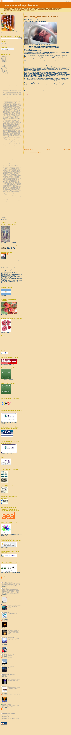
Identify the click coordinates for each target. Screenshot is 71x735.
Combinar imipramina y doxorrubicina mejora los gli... (11, 138)
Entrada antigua (67, 149)
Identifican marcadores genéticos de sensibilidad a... (11, 148)
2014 (3, 69)
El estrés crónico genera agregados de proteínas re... (12, 171)
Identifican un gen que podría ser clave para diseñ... (11, 134)
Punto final (4, 675)
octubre (4, 74)
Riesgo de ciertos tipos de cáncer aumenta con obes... (12, 121)
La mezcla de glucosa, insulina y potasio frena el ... (11, 170)
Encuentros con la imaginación (8, 674)
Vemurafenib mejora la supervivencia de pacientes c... (12, 194)
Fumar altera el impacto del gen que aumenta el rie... (11, 172)
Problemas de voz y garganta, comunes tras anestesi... (12, 175)
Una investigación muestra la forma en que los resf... (11, 110)
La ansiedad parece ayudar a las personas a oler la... (12, 200)
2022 (3, 60)
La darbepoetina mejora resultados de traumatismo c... (12, 112)
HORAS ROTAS (5, 620)
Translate (10, 51)
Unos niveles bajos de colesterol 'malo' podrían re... (11, 180)
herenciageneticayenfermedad (21, 5)
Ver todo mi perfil (4, 283)
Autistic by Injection (6, 678)
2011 (3, 217)
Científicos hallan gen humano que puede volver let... (11, 199)
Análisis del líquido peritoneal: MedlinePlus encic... (11, 97)
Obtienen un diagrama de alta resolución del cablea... (12, 126)
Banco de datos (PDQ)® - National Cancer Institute (11, 182)
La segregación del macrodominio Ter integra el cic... (11, 130)
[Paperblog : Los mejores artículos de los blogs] (4, 353)
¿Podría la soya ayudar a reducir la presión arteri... (11, 179)
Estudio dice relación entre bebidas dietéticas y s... (11, 117)
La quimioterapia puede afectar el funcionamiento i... (11, 192)
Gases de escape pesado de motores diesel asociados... (12, 196)
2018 (3, 65)
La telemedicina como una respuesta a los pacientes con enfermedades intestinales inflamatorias (14, 648)
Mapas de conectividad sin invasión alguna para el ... (11, 142)
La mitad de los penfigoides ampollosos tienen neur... (11, 137)
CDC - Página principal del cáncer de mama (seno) (11, 163)
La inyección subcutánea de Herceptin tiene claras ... (12, 201)
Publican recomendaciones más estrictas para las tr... (12, 109)
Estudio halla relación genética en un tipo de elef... (11, 120)
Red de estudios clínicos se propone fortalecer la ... (11, 185)
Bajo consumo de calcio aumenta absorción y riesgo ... (12, 114)
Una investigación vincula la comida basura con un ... (12, 132)
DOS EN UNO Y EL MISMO (7, 655)
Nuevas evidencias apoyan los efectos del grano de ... (12, 92)
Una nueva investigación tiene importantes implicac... (12, 169)
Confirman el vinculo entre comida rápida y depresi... (11, 151)
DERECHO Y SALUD (6, 612)
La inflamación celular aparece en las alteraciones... (11, 125)
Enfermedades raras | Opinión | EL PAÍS (9, 102)
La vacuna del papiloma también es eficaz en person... (12, 88)
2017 (3, 66)
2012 (3, 71)
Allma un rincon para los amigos (8, 713)
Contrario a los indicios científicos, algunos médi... (11, 191)
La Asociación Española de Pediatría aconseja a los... (12, 139)
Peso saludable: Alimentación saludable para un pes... (12, 161)
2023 (3, 59)
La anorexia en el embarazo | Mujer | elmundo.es (11, 106)
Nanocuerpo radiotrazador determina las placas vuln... (12, 107)
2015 (3, 68)
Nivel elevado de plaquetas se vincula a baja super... (11, 188)
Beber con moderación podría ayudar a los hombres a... (12, 108)
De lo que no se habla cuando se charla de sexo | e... (12, 167)
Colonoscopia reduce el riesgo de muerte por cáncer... (12, 187)
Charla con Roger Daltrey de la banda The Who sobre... (12, 186)
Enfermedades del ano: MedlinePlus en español (11, 98)
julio (3, 77)
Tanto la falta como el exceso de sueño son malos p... (12, 181)
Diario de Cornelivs (6, 629)
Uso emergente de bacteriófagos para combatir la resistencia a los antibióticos (14, 606)
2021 (3, 61)
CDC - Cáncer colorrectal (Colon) (8, 164)
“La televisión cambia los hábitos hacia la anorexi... (11, 103)
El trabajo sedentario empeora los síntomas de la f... (11, 147)
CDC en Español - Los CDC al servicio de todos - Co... (12, 166)
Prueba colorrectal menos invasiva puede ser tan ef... (12, 193)
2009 (3, 219)
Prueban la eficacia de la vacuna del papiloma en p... (11, 149)
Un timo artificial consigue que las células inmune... (11, 129)
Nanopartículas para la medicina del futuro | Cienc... (11, 174)
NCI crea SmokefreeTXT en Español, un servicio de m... (12, 184)
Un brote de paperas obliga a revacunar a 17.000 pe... (12, 101)
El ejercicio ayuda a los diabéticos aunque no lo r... (11, 177)
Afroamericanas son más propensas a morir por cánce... (12, 178)
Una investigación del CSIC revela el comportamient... (12, 93)
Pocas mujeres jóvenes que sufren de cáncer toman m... (12, 197)
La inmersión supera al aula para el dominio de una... (11, 123)
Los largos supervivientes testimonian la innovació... (11, 143)
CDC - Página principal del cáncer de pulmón (10, 165)
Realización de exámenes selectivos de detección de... (12, 195)
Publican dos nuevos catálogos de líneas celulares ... (12, 141)
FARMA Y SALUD (5, 708)
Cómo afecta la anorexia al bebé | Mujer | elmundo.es (35, 17)
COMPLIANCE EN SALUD (12, 613)
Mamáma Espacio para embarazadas (9, 715)
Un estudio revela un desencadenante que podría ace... (12, 122)
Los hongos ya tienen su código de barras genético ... (12, 140)
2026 (3, 56)
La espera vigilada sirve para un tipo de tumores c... (11, 111)
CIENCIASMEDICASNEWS (7, 577)
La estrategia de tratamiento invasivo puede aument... (12, 136)
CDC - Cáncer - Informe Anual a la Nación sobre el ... (12, 96)
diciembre (4, 72)
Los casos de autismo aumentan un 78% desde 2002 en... (12, 131)
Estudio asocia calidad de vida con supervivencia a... (12, 116)
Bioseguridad (5, 604)
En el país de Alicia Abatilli (7, 595)
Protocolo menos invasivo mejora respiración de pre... (12, 113)
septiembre (5, 75)
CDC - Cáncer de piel (6, 162)
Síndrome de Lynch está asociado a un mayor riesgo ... (12, 190)
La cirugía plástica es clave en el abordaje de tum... (11, 145)
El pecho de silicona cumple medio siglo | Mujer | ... (11, 86)
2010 (3, 218)
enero (4, 216)
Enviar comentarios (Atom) (35, 152)
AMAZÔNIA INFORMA (6, 704)
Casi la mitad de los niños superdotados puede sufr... (12, 202)
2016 (3, 67)
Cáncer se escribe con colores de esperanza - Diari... (12, 144)
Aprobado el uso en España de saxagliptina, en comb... (12, 90)
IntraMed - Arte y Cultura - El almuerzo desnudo (11, 100)
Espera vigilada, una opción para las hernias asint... (11, 176)
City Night (9, 667)
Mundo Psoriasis (5, 686)
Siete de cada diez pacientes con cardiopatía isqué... (11, 146)
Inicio (48, 149)
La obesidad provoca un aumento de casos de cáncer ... (12, 84)
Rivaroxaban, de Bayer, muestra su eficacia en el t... (11, 168)
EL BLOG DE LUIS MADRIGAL (8, 654)
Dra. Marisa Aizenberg (6, 645)
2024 (3, 58)
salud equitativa (11, 253)
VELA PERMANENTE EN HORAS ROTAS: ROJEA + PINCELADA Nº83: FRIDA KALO (14, 622)
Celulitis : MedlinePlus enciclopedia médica (10, 99)
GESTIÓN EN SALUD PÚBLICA (8, 582)
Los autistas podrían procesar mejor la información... (11, 198)
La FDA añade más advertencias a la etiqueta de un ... (12, 124)
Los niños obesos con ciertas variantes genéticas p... (12, 205)
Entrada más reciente (28, 149)
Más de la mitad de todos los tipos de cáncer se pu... (11, 89)
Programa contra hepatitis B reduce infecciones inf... (11, 115)
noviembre (5, 73)
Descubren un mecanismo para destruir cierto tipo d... (12, 204)
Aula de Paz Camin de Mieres (8, 637)
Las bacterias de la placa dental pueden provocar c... (12, 203)
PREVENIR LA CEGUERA (7, 657)
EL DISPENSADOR (6, 588)
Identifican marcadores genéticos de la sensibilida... (11, 91)
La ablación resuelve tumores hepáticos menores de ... (12, 173)
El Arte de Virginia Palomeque (8, 666)
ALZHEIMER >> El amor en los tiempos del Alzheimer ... (12, 87)
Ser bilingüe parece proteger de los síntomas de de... (12, 128)
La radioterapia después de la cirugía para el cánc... (11, 189)
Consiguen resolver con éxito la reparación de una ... (12, 133)
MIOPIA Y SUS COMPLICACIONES (14, 658)
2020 (3, 62)
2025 (3, 57)
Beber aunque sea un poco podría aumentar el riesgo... (12, 127)
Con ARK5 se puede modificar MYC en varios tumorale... (12, 135)
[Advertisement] (34, 139)
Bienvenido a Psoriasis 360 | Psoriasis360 (10, 718)
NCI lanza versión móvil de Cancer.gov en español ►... (12, 183)
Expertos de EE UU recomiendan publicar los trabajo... (12, 104)
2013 (3, 70)
